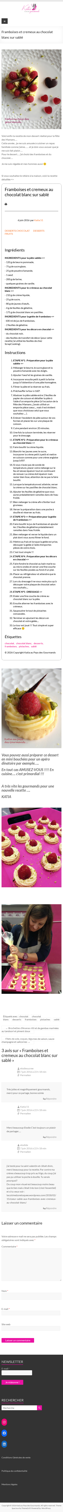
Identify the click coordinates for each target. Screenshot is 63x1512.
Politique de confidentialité (14, 1471)
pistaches (24, 646)
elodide (24, 1144)
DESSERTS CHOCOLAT (17, 230)
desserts (38, 643)
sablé (34, 646)
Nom (5, 1290)
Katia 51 (38, 220)
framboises (11, 646)
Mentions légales (9, 1484)
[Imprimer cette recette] (6, 204)
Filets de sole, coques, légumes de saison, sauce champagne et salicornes (28, 1040)
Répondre (51, 1098)
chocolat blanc (24, 643)
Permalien (25, 1075)
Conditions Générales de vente (16, 1457)
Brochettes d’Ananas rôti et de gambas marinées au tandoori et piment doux (30, 1030)
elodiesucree (26, 1068)
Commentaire (9, 1246)
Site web (6, 1324)
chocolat (9, 643)
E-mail (6, 1308)
